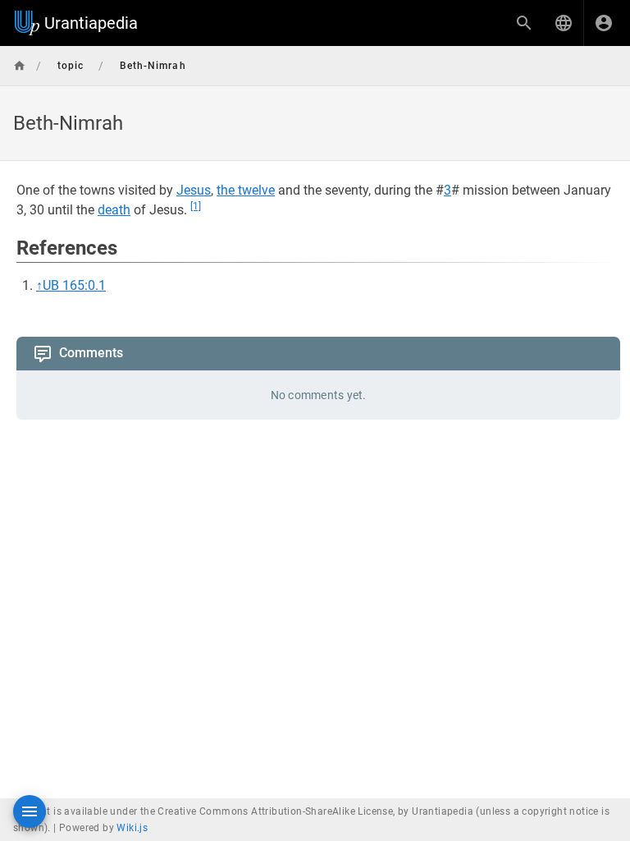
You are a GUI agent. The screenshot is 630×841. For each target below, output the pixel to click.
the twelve (246, 190)
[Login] (603, 23)
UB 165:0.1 (74, 285)
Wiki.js (132, 828)
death (114, 210)
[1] (195, 206)
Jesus (193, 190)
